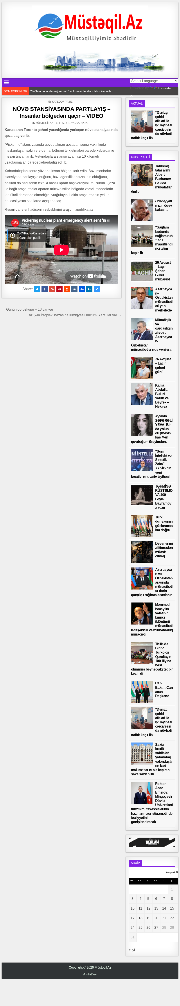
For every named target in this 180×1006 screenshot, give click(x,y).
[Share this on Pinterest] (59, 289)
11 (140, 908)
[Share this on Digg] (82, 289)
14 (164, 908)
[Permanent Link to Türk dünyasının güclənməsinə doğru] (142, 526)
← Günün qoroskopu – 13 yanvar (27, 309)
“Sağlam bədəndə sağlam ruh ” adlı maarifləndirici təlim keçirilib (70, 91)
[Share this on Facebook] (44, 289)
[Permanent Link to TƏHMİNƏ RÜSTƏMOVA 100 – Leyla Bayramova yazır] (142, 495)
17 (133, 918)
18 (140, 918)
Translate (164, 88)
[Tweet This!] (37, 289)
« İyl (132, 950)
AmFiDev (90, 974)
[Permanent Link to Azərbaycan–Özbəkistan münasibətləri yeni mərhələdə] (142, 298)
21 (164, 918)
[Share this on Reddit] (67, 289)
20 (156, 918)
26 (148, 927)
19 (148, 918)
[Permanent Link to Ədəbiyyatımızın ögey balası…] (142, 210)
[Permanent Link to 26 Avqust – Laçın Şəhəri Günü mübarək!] (142, 271)
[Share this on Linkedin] (89, 289)
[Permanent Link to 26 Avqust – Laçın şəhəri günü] (142, 368)
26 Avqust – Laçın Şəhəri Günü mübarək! (163, 271)
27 (156, 927)
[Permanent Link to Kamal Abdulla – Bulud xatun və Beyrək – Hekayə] (142, 394)
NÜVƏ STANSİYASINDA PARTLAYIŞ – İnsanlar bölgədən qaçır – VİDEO (61, 112)
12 (148, 908)
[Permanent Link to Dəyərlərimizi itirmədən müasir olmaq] (142, 552)
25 (140, 927)
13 (156, 908)
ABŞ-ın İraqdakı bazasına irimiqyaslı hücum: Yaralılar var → (75, 315)
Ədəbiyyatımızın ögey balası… (163, 205)
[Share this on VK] (74, 289)
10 (133, 908)
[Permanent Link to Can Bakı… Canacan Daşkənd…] (142, 692)
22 (172, 918)
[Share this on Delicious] (97, 289)
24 (133, 927)
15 (172, 908)
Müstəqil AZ (44, 123)
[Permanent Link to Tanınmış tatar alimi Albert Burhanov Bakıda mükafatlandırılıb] (142, 175)
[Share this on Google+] (52, 289)
